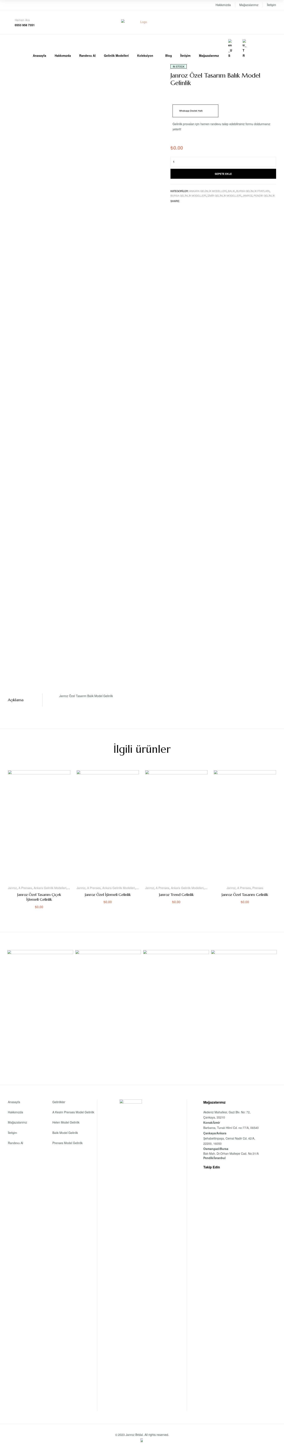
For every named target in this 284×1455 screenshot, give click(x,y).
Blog (168, 55)
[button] (195, 111)
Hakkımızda (223, 5)
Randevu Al (87, 55)
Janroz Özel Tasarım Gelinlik (245, 894)
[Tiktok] (253, 1166)
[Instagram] (236, 1166)
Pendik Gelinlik (264, 195)
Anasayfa (39, 55)
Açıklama (15, 699)
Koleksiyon (145, 55)
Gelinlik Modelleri (116, 55)
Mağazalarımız (248, 5)
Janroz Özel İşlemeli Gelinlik (108, 894)
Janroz (247, 195)
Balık (231, 191)
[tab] (25, 700)
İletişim (271, 5)
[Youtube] (244, 1166)
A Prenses (25, 888)
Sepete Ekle (223, 174)
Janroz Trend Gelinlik (176, 894)
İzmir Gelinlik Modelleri (224, 195)
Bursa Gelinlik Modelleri (188, 195)
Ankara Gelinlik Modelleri (208, 191)
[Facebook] (228, 1166)
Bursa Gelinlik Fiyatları (252, 191)
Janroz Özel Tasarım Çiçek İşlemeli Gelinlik (39, 897)
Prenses (257, 888)
